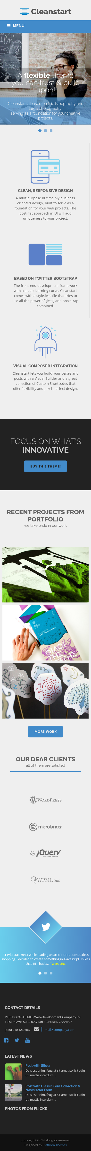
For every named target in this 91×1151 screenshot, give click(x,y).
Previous (6, 79)
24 (13, 1071)
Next (84, 79)
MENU (19, 25)
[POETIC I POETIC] (45, 574)
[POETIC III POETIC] (45, 691)
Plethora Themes (55, 1145)
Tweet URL (58, 963)
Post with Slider (37, 1066)
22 (13, 1092)
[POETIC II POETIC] (45, 633)
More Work (45, 731)
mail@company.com (59, 1029)
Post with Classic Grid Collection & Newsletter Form (52, 1088)
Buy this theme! (45, 466)
